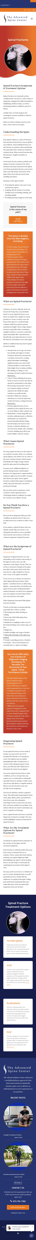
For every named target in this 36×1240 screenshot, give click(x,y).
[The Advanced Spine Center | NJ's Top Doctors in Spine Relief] (15, 18)
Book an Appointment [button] (18, 1207)
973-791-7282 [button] (19, 1201)
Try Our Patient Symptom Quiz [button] (18, 220)
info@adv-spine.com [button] (18, 1213)
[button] (32, 19)
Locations (5, 5)
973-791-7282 (29, 10)
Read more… (11, 376)
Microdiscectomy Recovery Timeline (14, 1174)
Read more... (10, 1047)
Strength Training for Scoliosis (13, 1135)
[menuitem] (18, 5)
